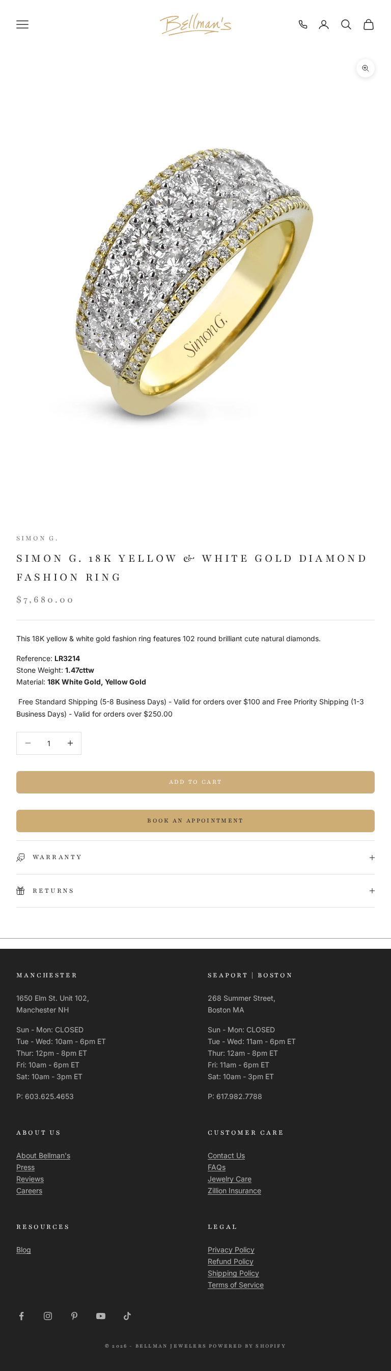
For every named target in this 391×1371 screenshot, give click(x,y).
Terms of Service (236, 1284)
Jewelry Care (230, 1178)
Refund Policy (231, 1261)
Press (25, 1167)
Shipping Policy (233, 1273)
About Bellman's (43, 1155)
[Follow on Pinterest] (74, 1316)
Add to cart (195, 782)
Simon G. (37, 538)
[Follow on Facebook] (21, 1316)
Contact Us (226, 1155)
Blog (23, 1249)
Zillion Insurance (234, 1190)
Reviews (30, 1178)
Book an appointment (195, 820)
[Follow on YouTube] (101, 1316)
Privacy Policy (231, 1249)
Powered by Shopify (247, 1345)
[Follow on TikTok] (127, 1316)
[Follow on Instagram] (48, 1316)
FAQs (217, 1167)
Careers (29, 1190)
